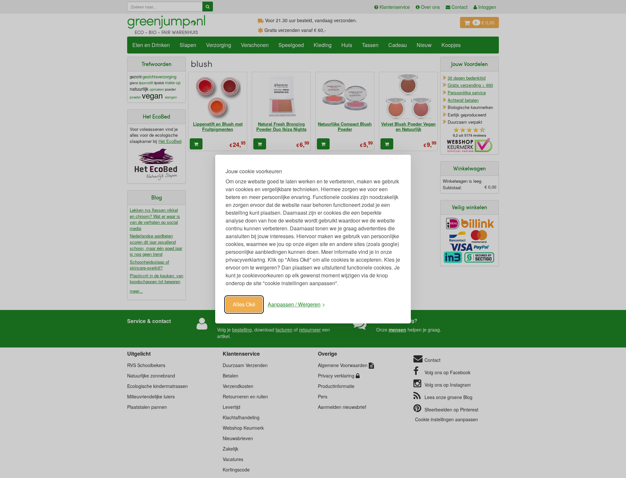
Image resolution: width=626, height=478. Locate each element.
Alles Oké (244, 304)
